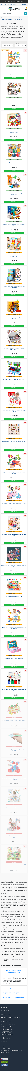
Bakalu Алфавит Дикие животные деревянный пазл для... (14, 442)
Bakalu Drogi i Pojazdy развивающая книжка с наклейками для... (14, 287)
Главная (3, 17)
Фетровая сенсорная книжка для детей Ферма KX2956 (14, 864)
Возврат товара (6, 1048)
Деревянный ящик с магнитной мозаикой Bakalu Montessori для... (14, 255)
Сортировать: (18, 43)
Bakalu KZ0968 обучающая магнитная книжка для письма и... (14, 411)
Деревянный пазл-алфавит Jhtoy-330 (14, 596)
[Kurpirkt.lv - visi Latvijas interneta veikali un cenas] (4, 1062)
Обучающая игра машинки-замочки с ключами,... (14, 162)
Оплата (4, 1044)
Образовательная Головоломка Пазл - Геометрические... (14, 131)
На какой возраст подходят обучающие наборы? (14, 971)
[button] (24, 4)
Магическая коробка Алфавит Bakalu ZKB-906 (14, 658)
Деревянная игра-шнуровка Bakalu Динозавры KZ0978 (14, 473)
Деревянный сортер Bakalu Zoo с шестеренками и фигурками (14, 628)
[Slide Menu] (2, 9)
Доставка (4, 1041)
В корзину (14, 77)
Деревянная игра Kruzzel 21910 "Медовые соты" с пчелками (14, 317)
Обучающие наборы (17, 19)
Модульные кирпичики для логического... (14, 807)
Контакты (5, 4)
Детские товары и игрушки (12, 17)
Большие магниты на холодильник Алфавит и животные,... (14, 193)
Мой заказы (13, 4)
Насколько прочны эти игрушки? (12, 988)
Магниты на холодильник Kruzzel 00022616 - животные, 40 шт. (14, 349)
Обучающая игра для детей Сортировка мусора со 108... (14, 690)
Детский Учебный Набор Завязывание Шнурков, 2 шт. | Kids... (14, 778)
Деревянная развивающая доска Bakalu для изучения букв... (14, 535)
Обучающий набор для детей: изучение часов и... (14, 379)
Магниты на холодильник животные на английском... (14, 100)
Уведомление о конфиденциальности (12, 1050)
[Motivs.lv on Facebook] (4, 1065)
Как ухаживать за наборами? (11, 993)
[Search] (25, 13)
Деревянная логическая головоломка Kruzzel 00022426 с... (14, 225)
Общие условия (6, 1052)
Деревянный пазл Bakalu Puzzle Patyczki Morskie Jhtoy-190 (14, 566)
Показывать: (5, 43)
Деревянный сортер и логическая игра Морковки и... (14, 720)
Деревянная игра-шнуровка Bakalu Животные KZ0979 (14, 503)
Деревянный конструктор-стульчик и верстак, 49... (14, 69)
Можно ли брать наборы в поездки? (13, 997)
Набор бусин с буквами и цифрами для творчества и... (14, 836)
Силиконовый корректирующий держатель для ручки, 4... (14, 749)
